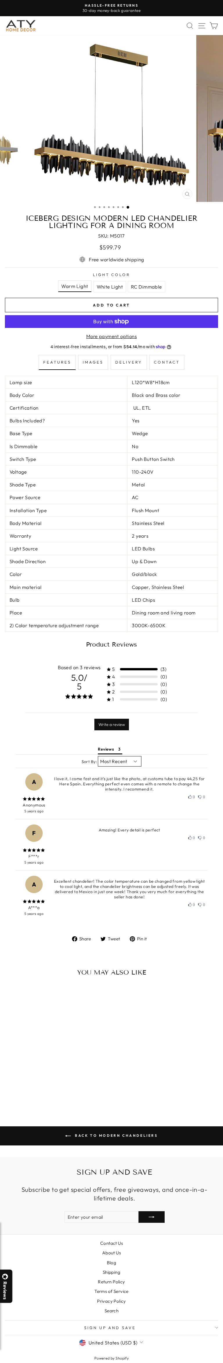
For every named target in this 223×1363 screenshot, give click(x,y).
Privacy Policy (111, 1301)
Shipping (111, 1272)
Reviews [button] (106, 749)
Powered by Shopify (111, 1358)
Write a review (111, 724)
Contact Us (111, 1243)
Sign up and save (110, 1327)
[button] (222, 1362)
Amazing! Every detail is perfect (129, 830)
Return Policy (111, 1281)
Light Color (111, 274)
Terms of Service (111, 1291)
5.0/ (79, 682)
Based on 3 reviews (79, 667)
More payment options (111, 336)
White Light (110, 287)
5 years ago (34, 811)
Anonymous (34, 805)
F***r (33, 856)
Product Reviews (111, 644)
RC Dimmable (146, 287)
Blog (111, 1262)
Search (111, 1310)
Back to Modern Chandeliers (115, 1135)
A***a (33, 907)
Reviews (5, 1290)
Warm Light (74, 286)
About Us (111, 1253)
